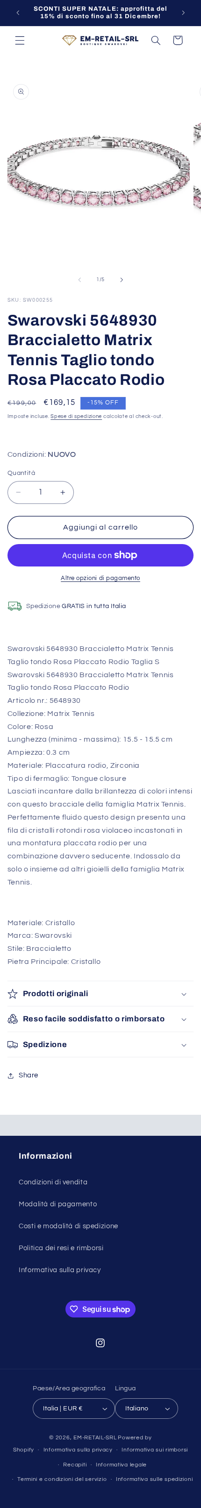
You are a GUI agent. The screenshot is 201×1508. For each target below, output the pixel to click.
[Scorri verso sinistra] (79, 279)
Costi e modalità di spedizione (68, 1226)
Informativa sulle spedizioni (154, 1479)
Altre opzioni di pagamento (100, 578)
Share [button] (28, 1075)
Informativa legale (121, 1464)
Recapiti (74, 1464)
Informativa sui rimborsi (155, 1449)
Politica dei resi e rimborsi (61, 1248)
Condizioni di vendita (53, 1182)
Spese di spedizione (76, 416)
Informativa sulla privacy (60, 1270)
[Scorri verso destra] (121, 279)
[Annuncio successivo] (183, 12)
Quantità (21, 473)
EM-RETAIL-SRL (95, 1437)
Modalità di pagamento (58, 1204)
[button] (19, 40)
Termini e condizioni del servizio (62, 1479)
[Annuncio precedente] (17, 12)
